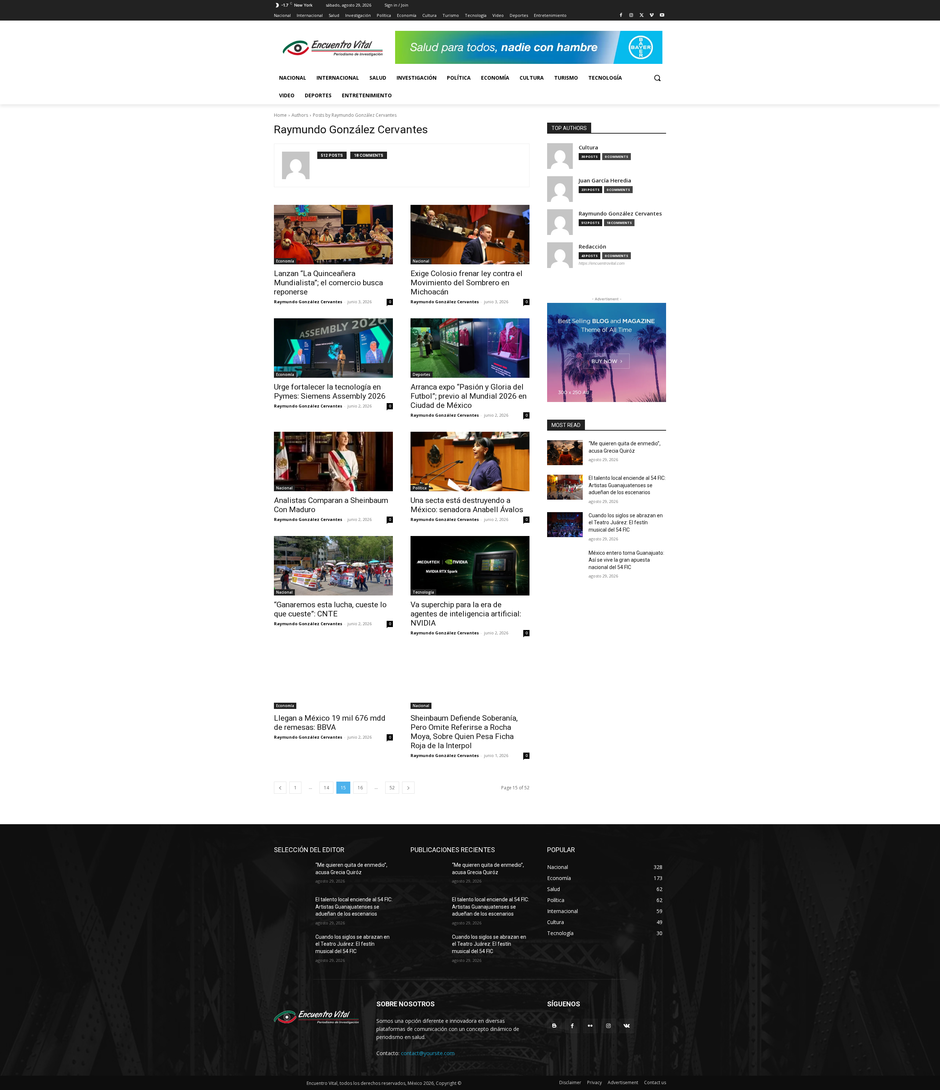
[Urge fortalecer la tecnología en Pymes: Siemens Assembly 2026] (333, 348)
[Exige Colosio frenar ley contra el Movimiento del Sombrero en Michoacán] (470, 234)
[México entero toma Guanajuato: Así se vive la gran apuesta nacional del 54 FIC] (565, 562)
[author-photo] (299, 165)
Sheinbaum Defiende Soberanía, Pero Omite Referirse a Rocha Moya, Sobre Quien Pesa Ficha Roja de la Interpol (464, 732)
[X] (641, 15)
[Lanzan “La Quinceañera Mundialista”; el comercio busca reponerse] (333, 234)
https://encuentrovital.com (602, 263)
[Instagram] (631, 15)
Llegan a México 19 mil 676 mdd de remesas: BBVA (330, 723)
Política (420, 487)
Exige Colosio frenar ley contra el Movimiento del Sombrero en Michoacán (467, 282)
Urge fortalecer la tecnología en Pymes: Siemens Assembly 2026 (330, 392)
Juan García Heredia (605, 180)
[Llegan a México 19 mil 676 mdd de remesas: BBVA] (333, 679)
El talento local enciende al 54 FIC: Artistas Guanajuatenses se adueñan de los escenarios (627, 485)
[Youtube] (662, 15)
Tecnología (423, 592)
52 (392, 788)
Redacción (592, 246)
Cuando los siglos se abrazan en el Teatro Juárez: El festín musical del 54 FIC (626, 523)
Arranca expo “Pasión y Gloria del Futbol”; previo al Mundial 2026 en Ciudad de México (469, 396)
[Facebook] (621, 15)
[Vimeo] (651, 15)
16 (360, 788)
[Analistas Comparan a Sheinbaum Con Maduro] (333, 461)
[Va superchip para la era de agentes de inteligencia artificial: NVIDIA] (470, 565)
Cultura (588, 147)
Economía (285, 261)
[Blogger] (554, 1026)
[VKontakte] (626, 1026)
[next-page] (408, 788)
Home (280, 115)
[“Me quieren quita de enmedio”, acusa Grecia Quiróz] (565, 452)
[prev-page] (280, 788)
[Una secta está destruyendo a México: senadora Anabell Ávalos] (470, 461)
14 (326, 788)
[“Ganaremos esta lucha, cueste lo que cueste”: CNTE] (333, 565)
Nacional (421, 261)
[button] (657, 78)
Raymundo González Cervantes (308, 301)
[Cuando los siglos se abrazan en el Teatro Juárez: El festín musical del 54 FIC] (565, 524)
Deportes (421, 374)
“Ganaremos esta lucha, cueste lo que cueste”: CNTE (330, 609)
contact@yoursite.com (428, 1053)
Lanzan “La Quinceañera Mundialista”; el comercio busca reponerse (328, 282)
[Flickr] (590, 1026)
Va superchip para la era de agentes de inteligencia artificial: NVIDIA (466, 613)
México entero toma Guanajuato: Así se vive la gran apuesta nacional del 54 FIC (626, 560)
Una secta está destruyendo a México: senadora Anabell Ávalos (467, 505)
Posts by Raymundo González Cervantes (355, 115)
